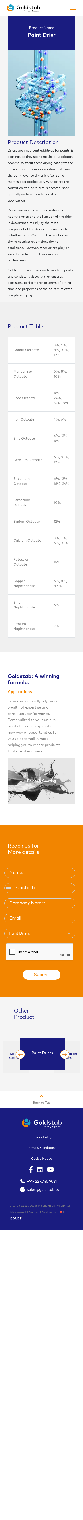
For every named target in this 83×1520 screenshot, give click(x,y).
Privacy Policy (41, 1137)
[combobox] (10, 888)
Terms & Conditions (41, 1147)
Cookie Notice (41, 1158)
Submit (41, 975)
